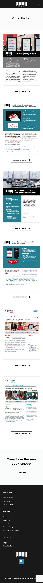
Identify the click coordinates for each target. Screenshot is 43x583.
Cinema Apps (8, 504)
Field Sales (7, 501)
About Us (6, 517)
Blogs (5, 543)
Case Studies (8, 546)
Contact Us (21, 472)
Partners (6, 524)
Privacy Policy (8, 527)
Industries (6, 520)
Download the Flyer (21, 91)
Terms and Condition (11, 530)
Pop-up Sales (8, 498)
